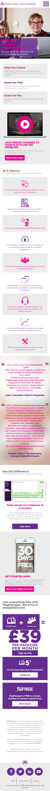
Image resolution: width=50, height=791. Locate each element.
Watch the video (14, 157)
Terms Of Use (24, 781)
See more (25, 526)
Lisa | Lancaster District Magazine (25, 395)
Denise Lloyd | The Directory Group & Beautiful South (25, 455)
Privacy (36, 781)
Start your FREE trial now (19, 589)
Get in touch (25, 703)
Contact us (25, 675)
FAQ (12, 781)
